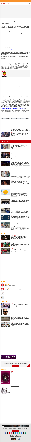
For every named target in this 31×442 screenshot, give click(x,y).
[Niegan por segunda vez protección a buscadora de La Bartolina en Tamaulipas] (5, 129)
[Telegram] (15, 433)
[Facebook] (6, 433)
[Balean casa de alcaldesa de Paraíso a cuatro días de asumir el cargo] (5, 184)
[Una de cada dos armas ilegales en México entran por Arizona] (5, 211)
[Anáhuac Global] (2, 297)
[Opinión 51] (2, 293)
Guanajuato (7, 118)
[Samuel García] (2, 289)
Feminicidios (27, 118)
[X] (7, 433)
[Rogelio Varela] (2, 285)
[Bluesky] (17, 433)
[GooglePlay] (25, 433)
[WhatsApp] (19, 433)
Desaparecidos (21, 118)
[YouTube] (9, 433)
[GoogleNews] (21, 433)
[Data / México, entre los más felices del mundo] (5, 193)
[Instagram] (11, 433)
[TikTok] (13, 433)
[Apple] (23, 433)
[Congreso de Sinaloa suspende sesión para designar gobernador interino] (5, 203)
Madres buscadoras (14, 118)
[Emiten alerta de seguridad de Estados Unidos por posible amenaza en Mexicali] (5, 218)
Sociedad (2, 118)
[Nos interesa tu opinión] (15, 426)
